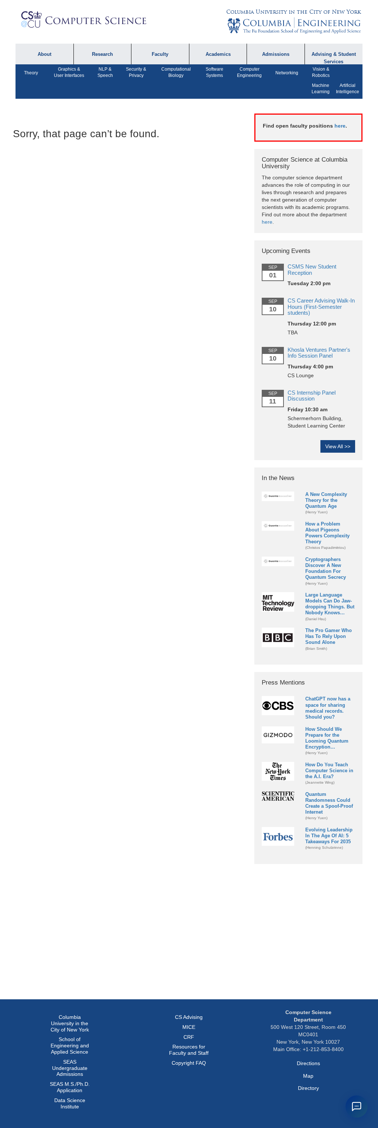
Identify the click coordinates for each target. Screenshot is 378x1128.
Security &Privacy (136, 72)
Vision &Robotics (321, 72)
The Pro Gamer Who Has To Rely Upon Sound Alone (328, 636)
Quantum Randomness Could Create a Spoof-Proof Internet (329, 803)
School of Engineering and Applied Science (70, 1045)
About (44, 54)
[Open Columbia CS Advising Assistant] (357, 1106)
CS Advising (189, 1017)
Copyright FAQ (189, 1063)
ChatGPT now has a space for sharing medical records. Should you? (327, 707)
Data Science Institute (69, 1103)
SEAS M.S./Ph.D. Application (70, 1087)
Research (102, 54)
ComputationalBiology (176, 72)
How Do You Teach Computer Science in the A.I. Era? (329, 770)
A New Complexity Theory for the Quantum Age (326, 500)
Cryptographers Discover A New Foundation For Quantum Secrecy (325, 568)
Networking (286, 72)
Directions (308, 1063)
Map (308, 1076)
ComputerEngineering (249, 72)
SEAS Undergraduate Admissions (69, 1068)
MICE (188, 1027)
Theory (31, 72)
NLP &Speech (105, 72)
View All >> (337, 446)
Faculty (160, 54)
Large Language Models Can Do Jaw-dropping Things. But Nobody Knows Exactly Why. (329, 604)
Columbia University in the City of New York (293, 12)
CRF (188, 1037)
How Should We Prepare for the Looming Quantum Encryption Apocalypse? (326, 738)
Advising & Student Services (334, 58)
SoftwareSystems (214, 72)
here (340, 126)
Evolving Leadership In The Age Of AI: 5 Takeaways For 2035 (329, 835)
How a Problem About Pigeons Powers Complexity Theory (327, 532)
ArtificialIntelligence (347, 88)
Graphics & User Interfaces (69, 72)
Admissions (275, 54)
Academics (218, 54)
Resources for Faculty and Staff (189, 1050)
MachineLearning (321, 88)
